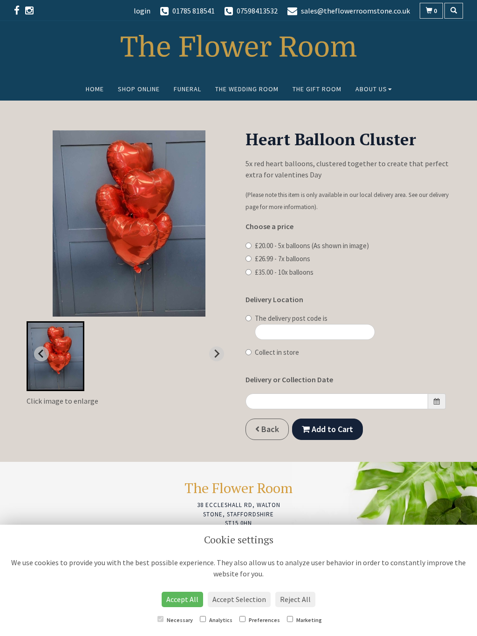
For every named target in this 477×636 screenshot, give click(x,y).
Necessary (179, 619)
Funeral (187, 89)
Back (269, 429)
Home (95, 89)
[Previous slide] (41, 353)
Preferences (264, 619)
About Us (371, 89)
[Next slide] (216, 353)
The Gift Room (317, 89)
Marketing (308, 619)
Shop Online (139, 89)
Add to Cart (331, 429)
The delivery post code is (291, 318)
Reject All (295, 599)
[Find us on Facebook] (19, 10)
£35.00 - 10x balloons (284, 272)
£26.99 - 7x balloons (282, 258)
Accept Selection (239, 599)
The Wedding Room (247, 89)
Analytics (220, 619)
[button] (55, 356)
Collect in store (277, 352)
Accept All (182, 599)
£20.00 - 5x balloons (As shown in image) (312, 245)
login (142, 10)
